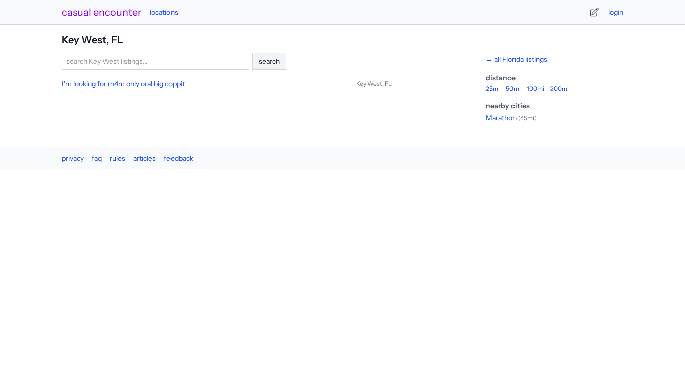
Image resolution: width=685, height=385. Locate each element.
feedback (178, 158)
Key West (369, 83)
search (269, 61)
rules (117, 158)
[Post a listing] (594, 12)
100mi (535, 88)
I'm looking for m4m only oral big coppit (123, 83)
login (615, 12)
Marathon (501, 117)
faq (97, 158)
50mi (513, 88)
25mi (493, 88)
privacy (73, 158)
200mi (559, 88)
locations (164, 12)
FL (388, 83)
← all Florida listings (516, 59)
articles (144, 158)
